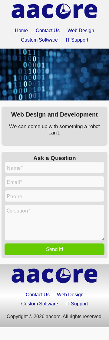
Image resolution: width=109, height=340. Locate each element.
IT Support (77, 39)
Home (21, 30)
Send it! (54, 249)
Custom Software (39, 39)
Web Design (81, 30)
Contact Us (48, 30)
